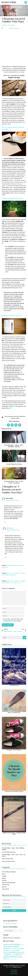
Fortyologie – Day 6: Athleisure (14, 750)
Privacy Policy (14, 970)
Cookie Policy (14, 972)
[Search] (24, 637)
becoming (10, 416)
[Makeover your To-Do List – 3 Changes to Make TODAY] (14, 813)
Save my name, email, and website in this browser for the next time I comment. (13, 619)
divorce (11, 948)
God (14, 416)
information (22, 416)
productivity (18, 955)
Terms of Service (14, 973)
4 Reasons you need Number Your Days (14, 791)
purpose (13, 418)
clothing (10, 946)
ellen (18, 948)
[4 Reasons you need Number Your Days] (14, 772)
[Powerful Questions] (14, 666)
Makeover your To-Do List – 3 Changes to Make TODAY (14, 833)
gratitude (6, 953)
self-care (9, 958)
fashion (21, 948)
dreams (15, 948)
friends (5, 951)
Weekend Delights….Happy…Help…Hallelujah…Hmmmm (14, 445)
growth (17, 416)
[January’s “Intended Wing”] (14, 700)
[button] (26, 2)
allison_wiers (10, 528)
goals (14, 950)
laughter (7, 955)
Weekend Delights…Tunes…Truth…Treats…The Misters (14, 482)
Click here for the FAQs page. (10, 923)
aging (6, 416)
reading (17, 418)
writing (15, 958)
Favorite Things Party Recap (14, 464)
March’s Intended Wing (7, 858)
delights (16, 946)
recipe (5, 959)
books (5, 946)
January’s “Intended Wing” (14, 712)
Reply (5, 522)
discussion (6, 948)
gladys (11, 950)
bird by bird (22, 944)
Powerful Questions (14, 685)
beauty (9, 944)
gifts (9, 950)
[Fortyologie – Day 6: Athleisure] (14, 733)
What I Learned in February (8, 861)
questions (13, 957)
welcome (12, 958)
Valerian (10, 967)
